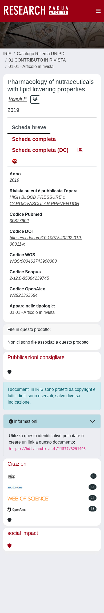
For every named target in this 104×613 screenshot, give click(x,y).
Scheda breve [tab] (29, 127)
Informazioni (25, 421)
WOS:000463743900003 (33, 261)
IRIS (7, 53)
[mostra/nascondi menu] (98, 11)
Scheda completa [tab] (34, 139)
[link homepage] (38, 11)
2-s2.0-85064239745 (29, 278)
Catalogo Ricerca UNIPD (41, 53)
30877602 (19, 220)
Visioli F (18, 99)
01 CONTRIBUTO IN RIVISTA (37, 60)
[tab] (80, 150)
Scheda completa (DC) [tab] (40, 150)
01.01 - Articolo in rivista (31, 66)
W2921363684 (24, 295)
